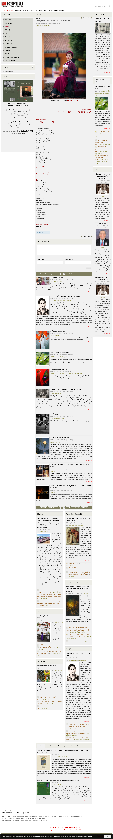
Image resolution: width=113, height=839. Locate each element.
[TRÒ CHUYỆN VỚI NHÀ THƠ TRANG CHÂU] (42, 305)
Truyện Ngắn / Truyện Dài (74, 514)
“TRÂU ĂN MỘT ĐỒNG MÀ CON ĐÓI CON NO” (65, 389)
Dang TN (100, 153)
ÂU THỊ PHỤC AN (8, 71)
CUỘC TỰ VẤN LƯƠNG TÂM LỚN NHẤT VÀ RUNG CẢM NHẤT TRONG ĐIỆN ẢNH (78, 630)
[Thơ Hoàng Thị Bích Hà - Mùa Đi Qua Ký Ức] (43, 632)
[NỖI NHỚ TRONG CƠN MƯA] (42, 358)
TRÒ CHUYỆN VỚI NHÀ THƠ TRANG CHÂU (65, 296)
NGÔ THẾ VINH (44, 531)
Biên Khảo (40, 514)
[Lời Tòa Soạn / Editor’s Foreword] (102, 28)
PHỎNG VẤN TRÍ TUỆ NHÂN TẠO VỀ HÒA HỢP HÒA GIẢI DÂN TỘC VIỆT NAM (78, 726)
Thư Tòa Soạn (99, 14)
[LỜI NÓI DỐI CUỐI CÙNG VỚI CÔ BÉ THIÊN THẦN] (72, 536)
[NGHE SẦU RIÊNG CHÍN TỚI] (43, 676)
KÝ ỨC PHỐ (54, 414)
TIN (96, 170)
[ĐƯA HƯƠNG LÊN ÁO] (42, 340)
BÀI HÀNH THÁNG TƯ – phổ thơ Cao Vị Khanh (102, 157)
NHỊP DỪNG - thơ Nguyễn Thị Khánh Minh (101, 142)
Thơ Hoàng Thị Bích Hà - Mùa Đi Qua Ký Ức (48, 617)
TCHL (102, 196)
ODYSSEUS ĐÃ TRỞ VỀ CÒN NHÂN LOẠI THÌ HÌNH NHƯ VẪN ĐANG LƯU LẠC (77, 589)
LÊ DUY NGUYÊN (55, 357)
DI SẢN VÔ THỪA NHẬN (76, 641)
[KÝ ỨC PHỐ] (42, 424)
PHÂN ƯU (102, 223)
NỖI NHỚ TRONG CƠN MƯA (59, 352)
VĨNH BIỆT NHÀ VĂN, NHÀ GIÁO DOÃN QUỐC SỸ (102, 176)
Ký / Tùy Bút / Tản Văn (44, 661)
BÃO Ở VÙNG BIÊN (45, 647)
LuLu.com (29, 122)
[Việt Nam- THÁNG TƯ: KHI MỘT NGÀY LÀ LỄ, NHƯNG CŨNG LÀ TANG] (42, 492)
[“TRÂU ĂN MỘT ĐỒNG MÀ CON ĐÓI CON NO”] (42, 393)
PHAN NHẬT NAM (84, 739)
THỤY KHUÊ (44, 598)
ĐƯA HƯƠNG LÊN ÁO (57, 331)
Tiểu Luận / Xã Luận (72, 582)
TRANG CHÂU (66, 300)
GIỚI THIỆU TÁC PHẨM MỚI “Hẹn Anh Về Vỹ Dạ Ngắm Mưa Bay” (58, 780)
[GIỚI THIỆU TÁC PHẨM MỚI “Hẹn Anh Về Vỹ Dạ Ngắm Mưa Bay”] (43, 788)
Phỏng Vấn (69, 649)
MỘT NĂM (43, 645)
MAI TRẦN (74, 735)
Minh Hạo (53, 471)
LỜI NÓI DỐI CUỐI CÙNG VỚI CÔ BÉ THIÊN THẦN (78, 520)
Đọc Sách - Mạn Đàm (62, 746)
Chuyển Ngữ (75, 746)
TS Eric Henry (66, 757)
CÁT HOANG (72, 568)
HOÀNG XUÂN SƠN (43, 26)
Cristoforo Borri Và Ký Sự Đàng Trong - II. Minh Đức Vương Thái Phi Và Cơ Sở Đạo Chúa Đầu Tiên (49, 603)
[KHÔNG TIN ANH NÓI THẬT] (42, 377)
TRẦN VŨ (76, 739)
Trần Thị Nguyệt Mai (56, 281)
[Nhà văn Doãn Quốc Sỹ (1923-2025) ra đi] (102, 290)
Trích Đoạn (49, 746)
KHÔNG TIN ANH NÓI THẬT (59, 369)
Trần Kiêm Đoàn (58, 670)
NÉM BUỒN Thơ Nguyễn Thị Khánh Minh (101, 149)
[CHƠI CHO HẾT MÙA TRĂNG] (42, 446)
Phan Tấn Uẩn (44, 708)
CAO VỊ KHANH (104, 159)
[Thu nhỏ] (37, 18)
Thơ (38, 611)
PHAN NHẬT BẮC (55, 442)
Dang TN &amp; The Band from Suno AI (73, 357)
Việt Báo (102, 297)
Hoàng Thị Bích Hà (55, 393)
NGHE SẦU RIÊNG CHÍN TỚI (46, 666)
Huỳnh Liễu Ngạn (55, 335)
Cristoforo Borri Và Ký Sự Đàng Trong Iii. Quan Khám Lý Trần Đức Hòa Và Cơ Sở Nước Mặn (49, 596)
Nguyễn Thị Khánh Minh (57, 418)
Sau (89, 18)
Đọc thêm (88, 291)
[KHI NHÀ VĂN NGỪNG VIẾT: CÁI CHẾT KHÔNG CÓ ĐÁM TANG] (42, 471)
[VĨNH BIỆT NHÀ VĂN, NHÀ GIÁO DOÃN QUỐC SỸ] (102, 189)
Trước (84, 18)
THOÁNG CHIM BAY (57, 277)
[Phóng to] (40, 18)
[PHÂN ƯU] (102, 237)
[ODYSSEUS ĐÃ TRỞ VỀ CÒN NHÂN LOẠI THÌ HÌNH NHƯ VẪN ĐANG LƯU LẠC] (72, 605)
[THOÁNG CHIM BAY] (42, 281)
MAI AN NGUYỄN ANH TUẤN (76, 525)
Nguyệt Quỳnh (72, 576)
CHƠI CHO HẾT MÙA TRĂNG (60, 438)
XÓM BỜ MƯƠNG (74, 563)
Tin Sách (40, 746)
